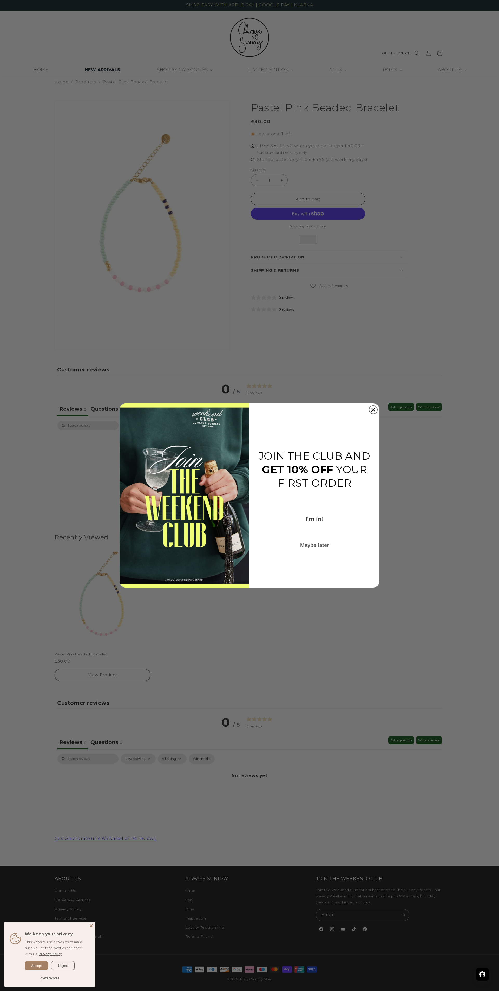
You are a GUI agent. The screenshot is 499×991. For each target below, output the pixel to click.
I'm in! (314, 519)
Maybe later (314, 545)
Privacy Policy (50, 953)
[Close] (91, 925)
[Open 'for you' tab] (482, 974)
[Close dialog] (373, 410)
